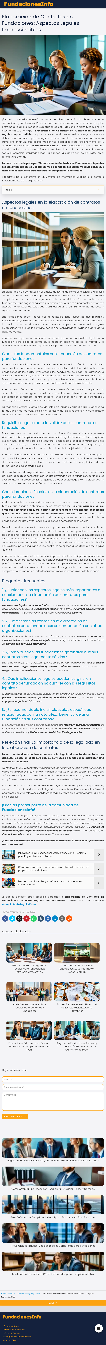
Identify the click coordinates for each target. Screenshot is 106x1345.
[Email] (62, 918)
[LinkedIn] (48, 918)
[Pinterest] (26, 918)
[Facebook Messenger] (12, 918)
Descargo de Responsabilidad (17, 1336)
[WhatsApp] (34, 918)
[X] (19, 918)
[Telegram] (55, 918)
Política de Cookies (11, 1333)
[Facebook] (5, 918)
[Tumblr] (41, 918)
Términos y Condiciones (14, 1329)
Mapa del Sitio (9, 1340)
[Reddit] (69, 918)
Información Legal (11, 1326)
